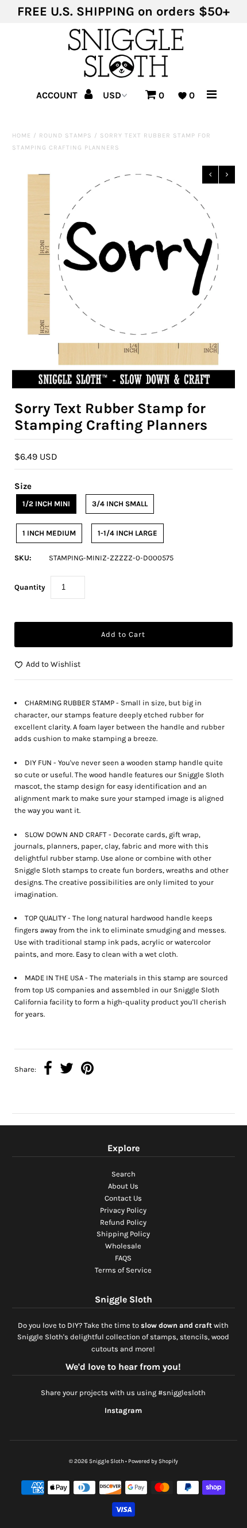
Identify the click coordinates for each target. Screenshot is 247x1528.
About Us (123, 1186)
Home (21, 135)
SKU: (23, 557)
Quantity (29, 587)
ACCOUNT (58, 95)
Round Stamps (65, 135)
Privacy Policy (123, 1210)
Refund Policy (123, 1222)
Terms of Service (123, 1270)
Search (123, 1174)
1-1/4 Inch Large (127, 533)
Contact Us (123, 1198)
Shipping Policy (123, 1233)
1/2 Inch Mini (46, 503)
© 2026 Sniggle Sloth (96, 1461)
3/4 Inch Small (120, 503)
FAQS (123, 1258)
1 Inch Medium (49, 533)
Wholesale (123, 1246)
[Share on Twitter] (67, 1070)
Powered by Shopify (153, 1461)
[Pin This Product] (87, 1070)
